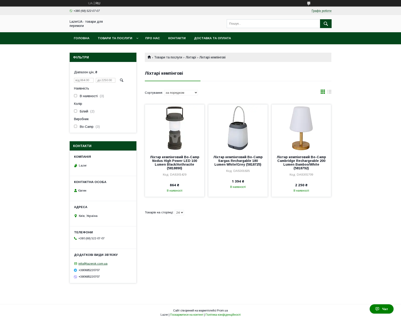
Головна (81, 38)
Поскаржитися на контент (186, 314)
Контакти (177, 38)
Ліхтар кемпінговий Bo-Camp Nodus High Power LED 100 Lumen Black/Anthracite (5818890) (174, 162)
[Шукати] (326, 23)
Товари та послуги (115, 38)
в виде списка (329, 93)
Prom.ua (222, 310)
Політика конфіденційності (223, 314)
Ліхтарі (191, 57)
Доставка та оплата (212, 38)
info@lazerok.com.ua (92, 263)
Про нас (152, 38)
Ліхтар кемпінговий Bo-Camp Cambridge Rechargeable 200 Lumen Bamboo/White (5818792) (301, 162)
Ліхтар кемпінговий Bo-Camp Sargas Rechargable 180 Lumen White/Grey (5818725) (238, 160)
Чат (385, 309)
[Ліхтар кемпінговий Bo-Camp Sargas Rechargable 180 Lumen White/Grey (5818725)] (238, 128)
